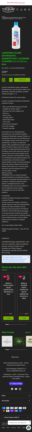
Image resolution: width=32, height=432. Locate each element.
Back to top (15, 357)
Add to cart (22, 80)
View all (4, 270)
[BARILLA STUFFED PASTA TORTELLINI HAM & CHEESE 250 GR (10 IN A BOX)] (24, 278)
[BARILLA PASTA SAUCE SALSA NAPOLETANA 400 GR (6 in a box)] (8, 278)
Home (3, 16)
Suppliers (24, 427)
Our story (13, 427)
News (8, 427)
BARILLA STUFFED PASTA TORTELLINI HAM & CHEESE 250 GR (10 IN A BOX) (24, 290)
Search (3, 427)
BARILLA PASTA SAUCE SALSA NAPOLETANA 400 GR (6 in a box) (8, 288)
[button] (25, 10)
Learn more (21, 3)
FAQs (19, 427)
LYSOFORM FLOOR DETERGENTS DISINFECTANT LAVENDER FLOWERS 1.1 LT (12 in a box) (14, 18)
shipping (10, 75)
